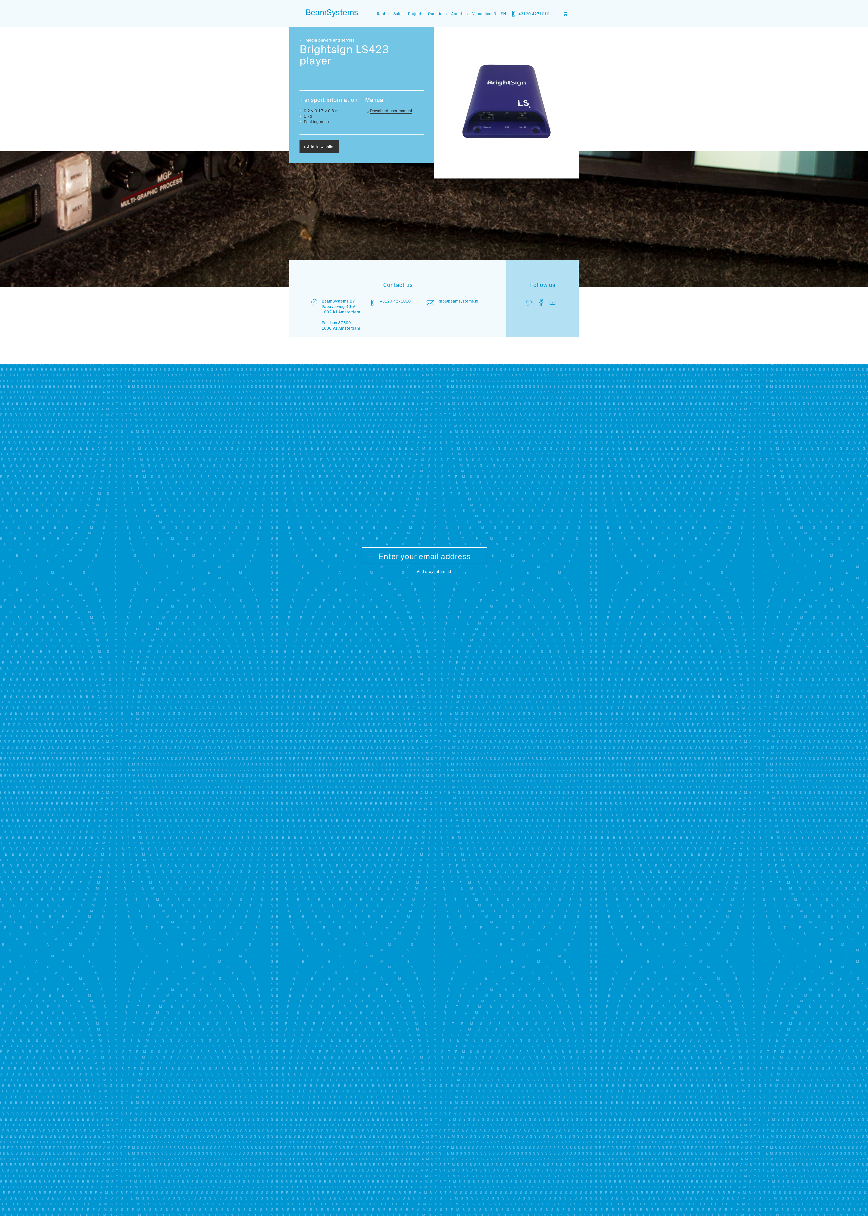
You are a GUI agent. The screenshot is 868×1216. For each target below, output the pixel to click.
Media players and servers (330, 40)
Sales (398, 13)
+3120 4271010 (533, 13)
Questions (437, 13)
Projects (415, 13)
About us (459, 13)
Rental (383, 13)
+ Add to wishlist (319, 146)
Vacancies (481, 13)
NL (495, 13)
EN (503, 13)
